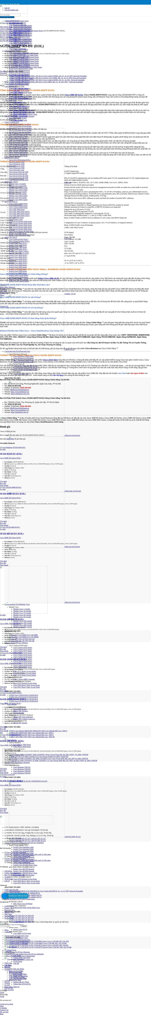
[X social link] (1, 1)
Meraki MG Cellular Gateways (24, 719)
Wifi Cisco (8, 914)
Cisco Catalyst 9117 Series (22, 651)
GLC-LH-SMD (32, 635)
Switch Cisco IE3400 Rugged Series (26, 63)
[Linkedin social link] (12, 1)
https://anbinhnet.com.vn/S (20, 394)
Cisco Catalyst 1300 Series (22, 29)
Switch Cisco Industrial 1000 (23, 847)
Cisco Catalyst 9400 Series (22, 39)
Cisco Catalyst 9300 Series (22, 33)
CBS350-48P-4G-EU (38, 841)
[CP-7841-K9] (17, 916)
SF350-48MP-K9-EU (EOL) (13, 493)
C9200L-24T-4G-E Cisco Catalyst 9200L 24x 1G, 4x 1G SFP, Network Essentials (58, 76)
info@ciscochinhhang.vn (19, 390)
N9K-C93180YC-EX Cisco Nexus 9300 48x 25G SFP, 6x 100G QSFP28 (62, 759)
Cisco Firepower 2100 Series (23, 358)
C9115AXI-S (33, 697)
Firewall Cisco (9, 910)
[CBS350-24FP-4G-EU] (37, 837)
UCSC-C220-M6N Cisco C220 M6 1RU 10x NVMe (48, 943)
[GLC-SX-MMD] (18, 637)
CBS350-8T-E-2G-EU (39, 781)
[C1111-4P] (37, 238)
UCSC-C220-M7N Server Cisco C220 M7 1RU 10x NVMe (50, 947)
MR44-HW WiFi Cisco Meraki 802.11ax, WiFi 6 (36, 735)
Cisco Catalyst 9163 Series (22, 663)
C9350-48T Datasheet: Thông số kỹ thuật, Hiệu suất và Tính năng (27, 854)
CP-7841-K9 (29, 916)
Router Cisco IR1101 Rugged (23, 869)
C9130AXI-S (33, 701)
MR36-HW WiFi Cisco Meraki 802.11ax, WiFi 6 (36, 733)
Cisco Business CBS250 (21, 771)
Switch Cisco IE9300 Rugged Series (26, 65)
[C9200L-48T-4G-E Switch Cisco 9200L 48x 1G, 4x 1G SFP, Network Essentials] (19, 78)
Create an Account (6, 1004)
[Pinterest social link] (7, 1)
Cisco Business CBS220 (21, 769)
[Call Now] (4, 896)
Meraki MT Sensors (20, 723)
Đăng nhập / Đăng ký (12, 987)
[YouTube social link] (4, 1)
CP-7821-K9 (29, 918)
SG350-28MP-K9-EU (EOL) (13, 699)
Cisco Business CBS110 (21, 767)
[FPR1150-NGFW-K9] (37, 547)
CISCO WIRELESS (11, 122)
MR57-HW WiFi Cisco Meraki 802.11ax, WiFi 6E (37, 737)
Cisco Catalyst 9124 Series (22, 655)
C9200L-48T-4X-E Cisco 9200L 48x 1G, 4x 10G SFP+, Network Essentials (56, 82)
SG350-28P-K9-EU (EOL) (9, 41)
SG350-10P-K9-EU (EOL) (12, 619)
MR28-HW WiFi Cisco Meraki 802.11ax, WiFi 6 (50, 731)
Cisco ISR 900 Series (20, 89)
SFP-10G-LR (30, 639)
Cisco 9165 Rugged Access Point (25, 683)
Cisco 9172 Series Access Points (24, 671)
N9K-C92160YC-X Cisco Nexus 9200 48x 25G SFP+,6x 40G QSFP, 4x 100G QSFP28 (66, 760)
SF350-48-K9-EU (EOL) (11, 454)
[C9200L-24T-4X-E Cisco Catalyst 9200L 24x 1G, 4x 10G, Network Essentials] (19, 80)
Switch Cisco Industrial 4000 (23, 851)
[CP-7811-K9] (17, 920)
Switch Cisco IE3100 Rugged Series (26, 57)
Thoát (2, 992)
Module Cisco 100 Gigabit (22, 621)
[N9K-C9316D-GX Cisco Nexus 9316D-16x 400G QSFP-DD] (17, 757)
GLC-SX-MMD (33, 637)
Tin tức (6, 877)
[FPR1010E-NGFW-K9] (37, 491)
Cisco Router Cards (20, 120)
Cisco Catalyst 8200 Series (22, 92)
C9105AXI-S (33, 695)
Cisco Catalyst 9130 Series (22, 657)
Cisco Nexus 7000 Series (22, 745)
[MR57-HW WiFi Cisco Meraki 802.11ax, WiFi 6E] (14, 737)
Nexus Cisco (8, 918)
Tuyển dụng (8, 879)
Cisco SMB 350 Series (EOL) (33, 31)
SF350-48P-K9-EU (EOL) (12, 533)
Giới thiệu (7, 871)
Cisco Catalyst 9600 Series (22, 43)
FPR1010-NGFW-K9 (72, 435)
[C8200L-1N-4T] (37, 294)
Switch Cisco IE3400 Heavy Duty (25, 865)
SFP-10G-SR (29, 641)
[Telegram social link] (12, 77)
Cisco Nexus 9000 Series (22, 747)
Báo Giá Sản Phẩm (15, 975)
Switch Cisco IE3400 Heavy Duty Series (27, 67)
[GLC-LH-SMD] (18, 635)
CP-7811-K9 (29, 920)
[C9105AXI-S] (19, 695)
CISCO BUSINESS (15, 31)
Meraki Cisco (9, 916)
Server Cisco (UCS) (20, 929)
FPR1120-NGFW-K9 (72, 602)
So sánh (7, 985)
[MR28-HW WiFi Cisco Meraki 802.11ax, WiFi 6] (21, 731)
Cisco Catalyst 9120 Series (22, 653)
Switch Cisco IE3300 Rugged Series (26, 61)
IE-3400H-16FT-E (35, 897)
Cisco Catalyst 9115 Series (22, 649)
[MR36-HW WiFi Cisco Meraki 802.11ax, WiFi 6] (14, 733)
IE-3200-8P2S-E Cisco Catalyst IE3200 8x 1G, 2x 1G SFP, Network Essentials (55, 891)
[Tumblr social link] (10, 1)
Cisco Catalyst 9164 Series (22, 665)
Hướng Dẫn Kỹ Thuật (21, 982)
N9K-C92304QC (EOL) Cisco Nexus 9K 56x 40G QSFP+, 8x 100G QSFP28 (60, 755)
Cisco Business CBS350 (21, 773)
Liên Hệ (16, 963)
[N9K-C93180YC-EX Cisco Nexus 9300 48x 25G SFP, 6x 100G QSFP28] (22, 759)
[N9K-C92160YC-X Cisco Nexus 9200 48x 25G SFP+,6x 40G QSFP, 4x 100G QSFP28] (22, 760)
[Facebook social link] (2, 77)
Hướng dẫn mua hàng (12, 892)
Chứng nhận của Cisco (12, 873)
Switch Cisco (9, 906)
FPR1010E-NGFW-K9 (73, 491)
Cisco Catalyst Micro (20, 49)
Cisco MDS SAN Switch (22, 933)
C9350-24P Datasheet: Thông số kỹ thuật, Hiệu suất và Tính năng (27, 860)
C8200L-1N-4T (70, 294)
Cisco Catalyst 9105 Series (22, 647)
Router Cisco (9, 908)
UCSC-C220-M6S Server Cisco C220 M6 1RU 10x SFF (49, 941)
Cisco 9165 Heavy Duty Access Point (26, 685)
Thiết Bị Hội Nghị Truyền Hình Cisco (26, 908)
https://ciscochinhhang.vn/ (20, 392)
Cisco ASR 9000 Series (21, 106)
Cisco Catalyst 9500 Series (22, 41)
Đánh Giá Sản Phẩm (16, 971)
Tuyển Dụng (17, 961)
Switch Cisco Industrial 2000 (23, 849)
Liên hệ (7, 881)
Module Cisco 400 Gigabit (22, 625)
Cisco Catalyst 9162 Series (22, 661)
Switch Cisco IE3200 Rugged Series (26, 59)
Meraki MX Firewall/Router (23, 717)
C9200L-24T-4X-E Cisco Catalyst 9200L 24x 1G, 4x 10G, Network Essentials (56, 80)
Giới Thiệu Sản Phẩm (16, 969)
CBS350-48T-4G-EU (38, 839)
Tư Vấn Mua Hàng (15, 973)
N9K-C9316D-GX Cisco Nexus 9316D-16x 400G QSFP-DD (46, 757)
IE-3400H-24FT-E (35, 895)
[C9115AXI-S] (18, 697)
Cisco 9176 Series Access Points (20, 126)
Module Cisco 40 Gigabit (22, 615)
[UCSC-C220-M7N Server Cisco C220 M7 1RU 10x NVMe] (19, 947)
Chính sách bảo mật (11, 890)
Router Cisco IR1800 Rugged (23, 871)
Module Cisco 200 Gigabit (22, 623)
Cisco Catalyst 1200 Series (22, 27)
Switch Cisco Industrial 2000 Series (25, 55)
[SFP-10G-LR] (17, 639)
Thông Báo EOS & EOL (22, 984)
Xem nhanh (4, 485)
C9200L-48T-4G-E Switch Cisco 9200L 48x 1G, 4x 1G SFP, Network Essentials (57, 78)
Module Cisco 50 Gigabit (22, 617)
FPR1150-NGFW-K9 (72, 547)
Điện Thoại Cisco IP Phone (22, 904)
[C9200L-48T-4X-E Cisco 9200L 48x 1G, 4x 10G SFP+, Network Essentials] (19, 82)
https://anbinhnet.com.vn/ (19, 412)
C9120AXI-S (33, 699)
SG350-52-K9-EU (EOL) (11, 781)
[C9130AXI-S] (19, 701)
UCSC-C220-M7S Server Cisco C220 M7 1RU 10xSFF (48, 945)
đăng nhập (10, 439)
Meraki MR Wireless (20, 711)
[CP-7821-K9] (17, 918)
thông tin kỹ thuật (15, 980)
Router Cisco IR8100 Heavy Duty (21, 69)
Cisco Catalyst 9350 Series (22, 35)
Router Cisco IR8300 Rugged (23, 116)
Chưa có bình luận (23, 856)
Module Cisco (9, 912)
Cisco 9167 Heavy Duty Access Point (26, 687)
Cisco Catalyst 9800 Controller (24, 679)
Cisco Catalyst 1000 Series (22, 25)
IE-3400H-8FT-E (34, 893)
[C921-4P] (37, 183)
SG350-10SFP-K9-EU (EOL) (10, 35)
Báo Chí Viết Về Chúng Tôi (14, 875)
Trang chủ (4, 31)
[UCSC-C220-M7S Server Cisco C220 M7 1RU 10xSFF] (19, 945)
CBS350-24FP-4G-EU (73, 837)
